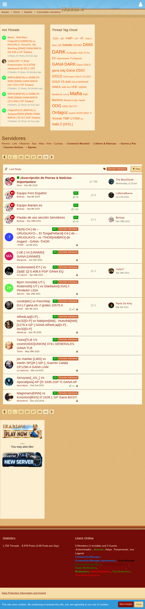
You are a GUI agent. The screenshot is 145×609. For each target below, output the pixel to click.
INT (55, 229)
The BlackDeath (125, 179)
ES (54, 58)
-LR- (76, 38)
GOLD (57, 76)
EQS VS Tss (84, 53)
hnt (69, 87)
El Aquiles (72, 52)
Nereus (6, 143)
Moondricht (22, 401)
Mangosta (21, 260)
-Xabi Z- (88, 38)
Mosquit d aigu (71, 100)
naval (82, 100)
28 (39, 157)
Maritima (57, 100)
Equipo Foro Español (32, 193)
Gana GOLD (84, 64)
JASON (82, 87)
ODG (56, 105)
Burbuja (20, 196)
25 (21, 157)
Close (139, 604)
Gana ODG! (75, 70)
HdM (64, 87)
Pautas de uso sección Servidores (41, 217)
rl (90, 113)
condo (20, 309)
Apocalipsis (22, 385)
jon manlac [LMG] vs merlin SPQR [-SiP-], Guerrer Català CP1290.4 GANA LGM (42, 363)
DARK (59, 52)
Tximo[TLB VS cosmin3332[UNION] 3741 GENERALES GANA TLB (45, 344)
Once (19, 185)
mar (85, 94)
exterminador (63, 58)
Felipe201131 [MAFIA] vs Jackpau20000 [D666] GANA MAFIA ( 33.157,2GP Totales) (24, 114)
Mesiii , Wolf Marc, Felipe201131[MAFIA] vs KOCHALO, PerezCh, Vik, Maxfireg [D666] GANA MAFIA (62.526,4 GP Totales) (24, 44)
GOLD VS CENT (83, 76)
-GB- (62, 38)
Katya (108, 549)
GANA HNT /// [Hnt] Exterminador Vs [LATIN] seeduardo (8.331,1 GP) (21, 65)
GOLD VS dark (61, 81)
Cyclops (58, 143)
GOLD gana (68, 76)
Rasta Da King (124, 303)
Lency (66, 94)
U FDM (75, 118)
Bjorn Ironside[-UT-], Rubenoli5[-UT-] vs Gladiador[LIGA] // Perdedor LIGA (43, 286)
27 (33, 157)
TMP (66, 118)
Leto (14, 143)
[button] (5, 4)
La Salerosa (22, 370)
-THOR (20, 245)
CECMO (77, 45)
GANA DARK (64, 64)
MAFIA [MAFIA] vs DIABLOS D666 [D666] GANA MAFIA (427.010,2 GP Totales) (23, 81)
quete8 (72, 113)
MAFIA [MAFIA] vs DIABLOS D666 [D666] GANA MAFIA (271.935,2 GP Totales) (23, 97)
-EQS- (55, 38)
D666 (88, 44)
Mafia (76, 93)
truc (132, 549)
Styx (34, 143)
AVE (60, 45)
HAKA (56, 87)
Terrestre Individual (68, 229)
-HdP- (69, 38)
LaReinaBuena (124, 193)
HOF (74, 86)
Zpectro (20, 294)
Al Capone (22, 275)
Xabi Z (57, 124)
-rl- (81, 38)
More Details (126, 604)
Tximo (20, 351)
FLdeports (76, 58)
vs (81, 118)
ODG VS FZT (69, 106)
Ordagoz (60, 112)
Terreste (57, 118)
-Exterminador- (83, 549)
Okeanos (24, 143)
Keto (49, 143)
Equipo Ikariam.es (29, 205)
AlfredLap (21, 332)
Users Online (84, 538)
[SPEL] (68, 124)
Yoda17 (120, 269)
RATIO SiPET (82, 113)
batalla (67, 45)
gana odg (58, 70)
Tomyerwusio (121, 549)
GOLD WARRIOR (80, 82)
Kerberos (57, 94)
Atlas (54, 45)
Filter (137, 169)
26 (27, 157)
